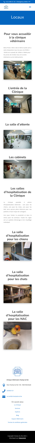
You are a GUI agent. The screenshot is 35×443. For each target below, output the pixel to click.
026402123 (10, 390)
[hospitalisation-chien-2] (18, 260)
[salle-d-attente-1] (18, 148)
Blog (17, 415)
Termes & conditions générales (17, 422)
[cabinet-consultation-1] (18, 178)
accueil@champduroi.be (14, 396)
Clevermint (22, 438)
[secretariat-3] (18, 112)
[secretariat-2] (18, 79)
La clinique (17, 405)
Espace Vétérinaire (17, 419)
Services (17, 408)
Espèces (17, 412)
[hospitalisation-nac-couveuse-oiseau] (18, 349)
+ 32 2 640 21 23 (10, 2)
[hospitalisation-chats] (18, 302)
